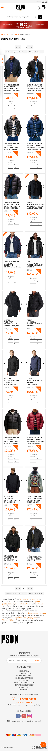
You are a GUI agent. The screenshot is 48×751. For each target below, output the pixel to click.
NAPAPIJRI (12, 499)
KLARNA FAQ (24, 687)
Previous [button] (4, 69)
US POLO (11, 382)
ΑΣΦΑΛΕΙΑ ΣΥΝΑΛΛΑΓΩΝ (24, 682)
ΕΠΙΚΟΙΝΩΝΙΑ (24, 689)
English (44, 2)
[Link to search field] (40, 8)
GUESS (35, 205)
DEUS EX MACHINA (34, 499)
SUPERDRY (12, 559)
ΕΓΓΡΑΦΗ (35, 660)
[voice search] (36, 17)
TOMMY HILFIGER (12, 88)
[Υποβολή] (40, 17)
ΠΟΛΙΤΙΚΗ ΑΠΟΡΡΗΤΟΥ (24, 678)
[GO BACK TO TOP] (43, 745)
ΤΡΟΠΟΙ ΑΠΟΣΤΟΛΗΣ (24, 673)
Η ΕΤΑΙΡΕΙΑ (24, 671)
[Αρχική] (20, 8)
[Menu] (2, 8)
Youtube (23, 716)
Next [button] (21, 69)
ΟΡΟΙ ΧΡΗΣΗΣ (24, 680)
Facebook (18, 716)
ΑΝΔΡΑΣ (16, 34)
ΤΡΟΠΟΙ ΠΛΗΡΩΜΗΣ (24, 675)
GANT (34, 558)
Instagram (29, 716)
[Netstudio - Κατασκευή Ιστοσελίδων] (39, 748)
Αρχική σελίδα (6, 34)
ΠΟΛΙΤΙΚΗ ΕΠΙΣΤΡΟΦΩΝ (24, 685)
